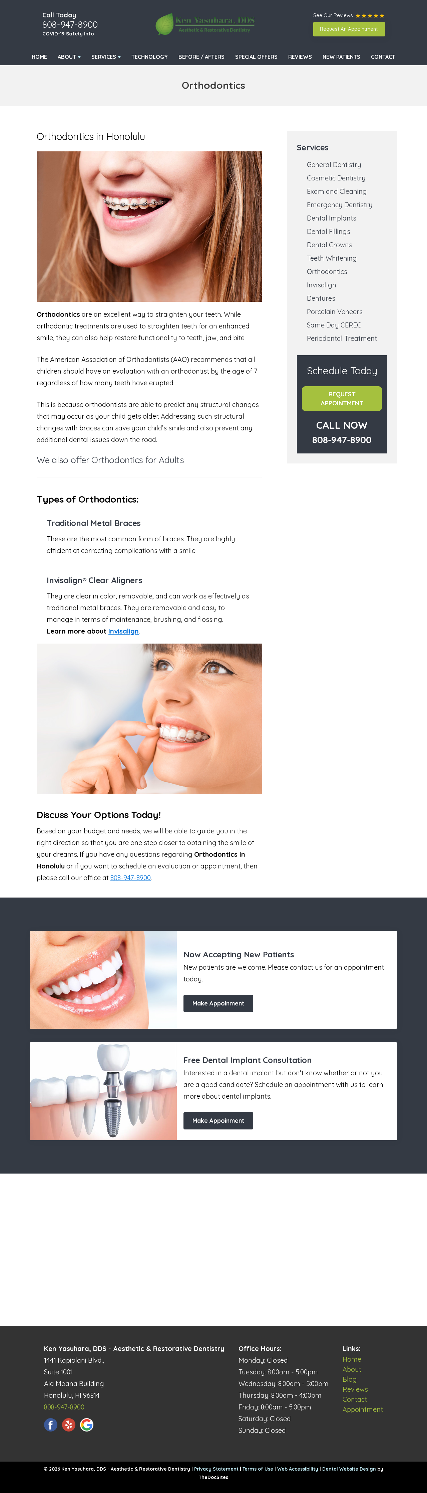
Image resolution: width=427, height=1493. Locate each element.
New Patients (341, 56)
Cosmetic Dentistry (336, 178)
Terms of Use (258, 1469)
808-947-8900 (70, 24)
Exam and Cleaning (337, 191)
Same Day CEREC (334, 325)
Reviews (300, 56)
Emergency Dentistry (340, 204)
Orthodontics (327, 271)
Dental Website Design (349, 1469)
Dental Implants (331, 218)
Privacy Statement (216, 1469)
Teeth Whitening (332, 258)
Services (103, 56)
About (67, 56)
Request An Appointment (349, 29)
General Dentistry (334, 164)
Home (39, 56)
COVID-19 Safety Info (68, 33)
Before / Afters (201, 56)
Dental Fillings (328, 231)
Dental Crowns (329, 245)
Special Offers (256, 56)
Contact (383, 56)
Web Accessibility (297, 1469)
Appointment (363, 1409)
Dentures (321, 298)
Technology (149, 56)
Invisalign (123, 631)
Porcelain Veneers (335, 311)
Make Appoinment (218, 1003)
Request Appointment (342, 398)
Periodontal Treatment (342, 338)
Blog (350, 1379)
